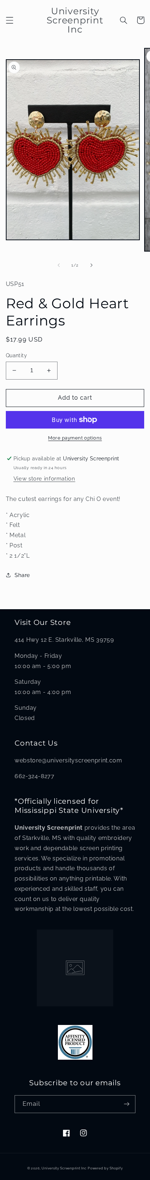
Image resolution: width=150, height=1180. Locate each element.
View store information (44, 478)
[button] (9, 20)
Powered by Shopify (105, 1168)
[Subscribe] (126, 1104)
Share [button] (22, 575)
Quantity (16, 355)
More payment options (75, 438)
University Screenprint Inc (64, 1168)
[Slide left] (59, 265)
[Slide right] (91, 265)
